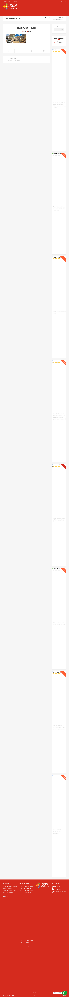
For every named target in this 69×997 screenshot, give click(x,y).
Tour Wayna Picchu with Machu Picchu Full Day (59, 208)
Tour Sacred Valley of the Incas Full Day (59, 519)
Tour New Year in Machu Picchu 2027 (59, 623)
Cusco (50, 17)
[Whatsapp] (64, 993)
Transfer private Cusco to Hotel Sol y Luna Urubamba (59, 727)
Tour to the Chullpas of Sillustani (57, 831)
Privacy (64, 995)
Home (15, 12)
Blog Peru (54, 12)
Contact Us (63, 12)
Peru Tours (32, 12)
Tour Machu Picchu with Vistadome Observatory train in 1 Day (59, 104)
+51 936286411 (57, 889)
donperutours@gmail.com (60, 891)
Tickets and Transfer (43, 12)
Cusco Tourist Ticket (57, 17)
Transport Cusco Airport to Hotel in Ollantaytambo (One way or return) (59, 416)
